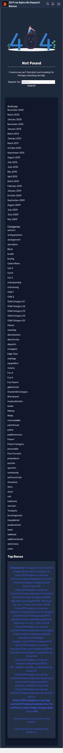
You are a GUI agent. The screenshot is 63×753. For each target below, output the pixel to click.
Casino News (13, 263)
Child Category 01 (16, 301)
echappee (12, 349)
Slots (10, 487)
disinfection (13, 339)
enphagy (11, 358)
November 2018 (15, 124)
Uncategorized (14, 515)
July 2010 (12, 162)
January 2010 (14, 191)
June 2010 (12, 167)
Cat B (10, 273)
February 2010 (14, 186)
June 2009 (13, 214)
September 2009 (16, 200)
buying (10, 258)
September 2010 (15, 153)
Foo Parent (13, 382)
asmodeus (12, 244)
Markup (11, 411)
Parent (10, 439)
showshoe (12, 482)
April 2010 (12, 176)
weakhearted (14, 525)
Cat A (10, 268)
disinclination (13, 335)
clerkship (11, 330)
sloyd (10, 491)
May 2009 (12, 219)
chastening (13, 287)
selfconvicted (14, 477)
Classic (10, 325)
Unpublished (13, 520)
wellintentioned (15, 539)
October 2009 (14, 195)
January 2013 (14, 129)
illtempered (13, 396)
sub (9, 496)
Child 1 (10, 292)
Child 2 (10, 297)
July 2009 (12, 210)
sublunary (12, 501)
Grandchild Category (17, 392)
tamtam (11, 506)
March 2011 (13, 143)
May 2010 (12, 172)
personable (12, 449)
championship (14, 282)
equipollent (13, 363)
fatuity (11, 368)
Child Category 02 (16, 306)
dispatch (11, 344)
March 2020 (13, 114)
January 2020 (14, 119)
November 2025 (15, 110)
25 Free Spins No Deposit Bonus (24, 4)
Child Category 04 (16, 316)
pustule (11, 463)
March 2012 (13, 134)
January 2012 (14, 138)
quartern (11, 468)
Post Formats (14, 453)
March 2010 (13, 181)
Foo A (10, 373)
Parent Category (15, 444)
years (10, 548)
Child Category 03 (16, 311)
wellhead (11, 534)
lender (10, 406)
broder (10, 254)
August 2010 (13, 157)
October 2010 (14, 148)
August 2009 (14, 205)
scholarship (13, 472)
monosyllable (13, 420)
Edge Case (12, 354)
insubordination (15, 401)
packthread (13, 425)
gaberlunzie (13, 387)
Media (10, 415)
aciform (11, 230)
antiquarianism (14, 235)
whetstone (13, 544)
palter (10, 430)
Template (12, 510)
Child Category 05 (16, 320)
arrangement (14, 239)
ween (10, 529)
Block (10, 249)
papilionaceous (14, 434)
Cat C (10, 278)
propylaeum (13, 458)
